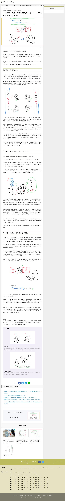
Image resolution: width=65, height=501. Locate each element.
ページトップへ (60, 461)
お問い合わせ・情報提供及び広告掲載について (28, 495)
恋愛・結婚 (31, 467)
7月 (18, 472)
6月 (20, 472)
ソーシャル (12, 467)
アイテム (56, 467)
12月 (15, 477)
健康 (40, 467)
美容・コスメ (44, 467)
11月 (18, 477)
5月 (23, 472)
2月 (32, 472)
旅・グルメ (61, 467)
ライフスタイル (24, 467)
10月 (15, 475)
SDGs (11, 469)
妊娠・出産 (36, 467)
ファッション (50, 467)
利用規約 (38, 495)
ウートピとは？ (15, 495)
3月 (29, 472)
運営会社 (50, 495)
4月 (26, 472)
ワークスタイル (18, 467)
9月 (18, 475)
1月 (34, 472)
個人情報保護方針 (45, 495)
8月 (15, 472)
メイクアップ (7, 8)
